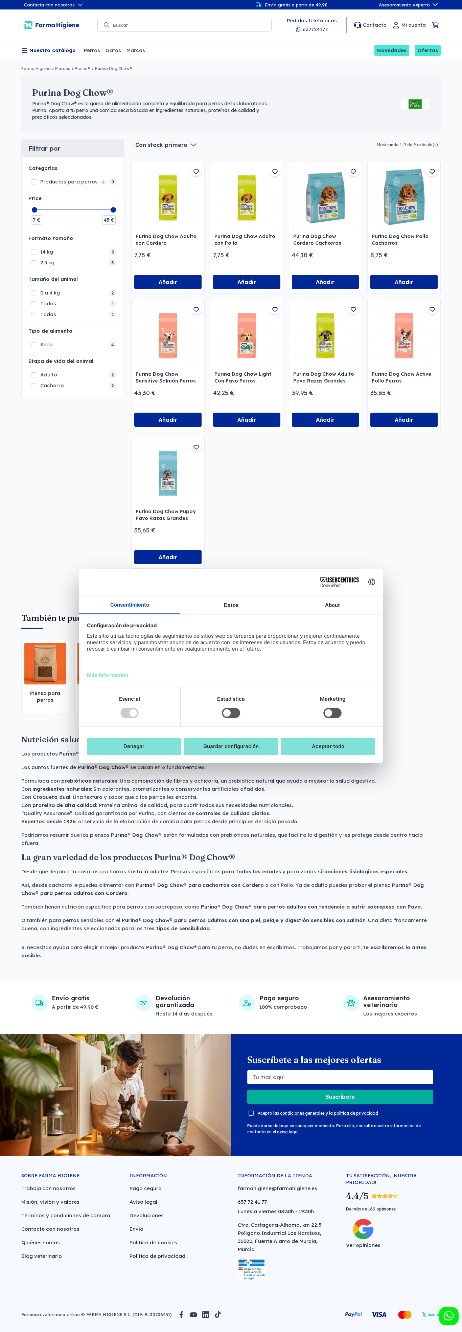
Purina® (82, 68)
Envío (136, 1229)
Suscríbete (340, 1096)
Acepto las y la (318, 1113)
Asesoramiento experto (404, 4)
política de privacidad (356, 1113)
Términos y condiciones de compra (65, 1215)
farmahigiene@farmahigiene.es (277, 1188)
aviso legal (288, 1131)
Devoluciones (147, 1215)
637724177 (315, 29)
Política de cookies (153, 1242)
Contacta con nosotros (49, 4)
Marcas (62, 68)
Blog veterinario (41, 1256)
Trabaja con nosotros (48, 1188)
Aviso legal (143, 1202)
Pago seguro (146, 1188)
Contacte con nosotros (50, 1229)
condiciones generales (302, 1113)
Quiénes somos (40, 1242)
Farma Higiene (35, 68)
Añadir (168, 282)
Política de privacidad (157, 1256)
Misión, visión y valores (50, 1202)
